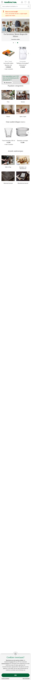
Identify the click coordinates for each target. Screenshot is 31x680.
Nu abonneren (5, 75)
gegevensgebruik (5, 663)
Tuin (8, 102)
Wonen (8, 116)
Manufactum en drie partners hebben (14, 660)
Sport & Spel (23, 116)
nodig (12, 661)
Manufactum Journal (23, 183)
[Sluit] (28, 76)
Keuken (23, 102)
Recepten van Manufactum (22, 167)
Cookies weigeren (5, 678)
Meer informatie (26, 678)
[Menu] (2, 2)
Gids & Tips (8, 167)
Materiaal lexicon (8, 183)
